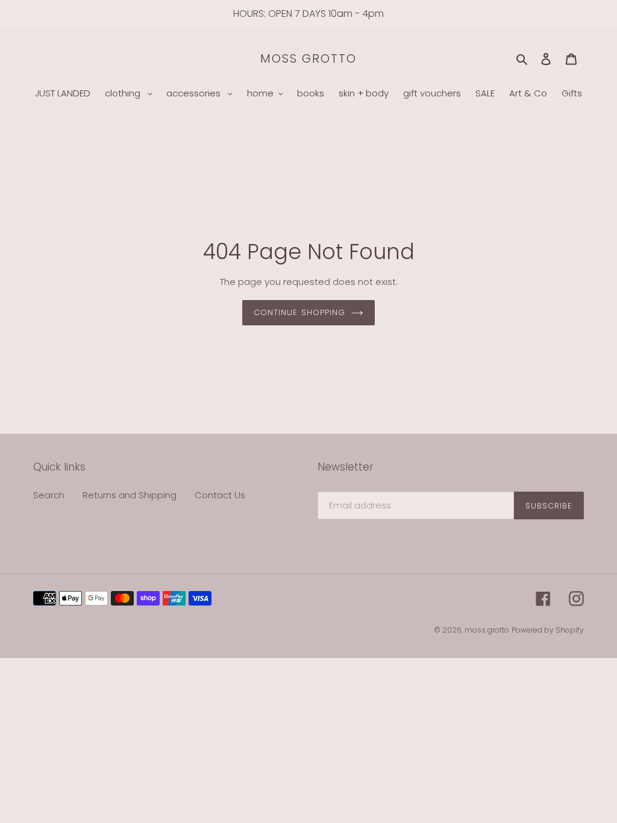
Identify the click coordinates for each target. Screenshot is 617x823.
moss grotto (308, 58)
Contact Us (220, 495)
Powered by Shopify (548, 630)
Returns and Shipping (130, 495)
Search (48, 495)
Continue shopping (299, 312)
